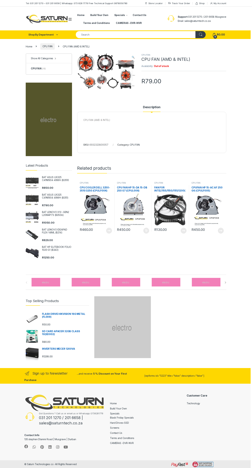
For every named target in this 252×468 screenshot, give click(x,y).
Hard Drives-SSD (119, 422)
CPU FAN (47, 46)
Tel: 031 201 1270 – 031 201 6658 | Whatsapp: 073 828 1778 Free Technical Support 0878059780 (76, 3)
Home (80, 15)
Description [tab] (151, 107)
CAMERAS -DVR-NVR (129, 22)
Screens (114, 427)
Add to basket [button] (145, 231)
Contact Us (139, 15)
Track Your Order (181, 3)
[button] (133, 57)
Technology (193, 403)
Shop (202, 3)
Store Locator (155, 3)
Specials (119, 15)
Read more (109, 231)
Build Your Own (99, 15)
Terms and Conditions (96, 22)
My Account (220, 3)
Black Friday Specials (122, 417)
